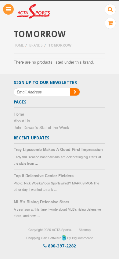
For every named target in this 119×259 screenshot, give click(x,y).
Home (19, 45)
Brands (36, 45)
